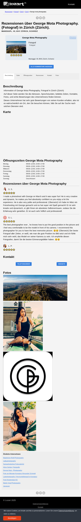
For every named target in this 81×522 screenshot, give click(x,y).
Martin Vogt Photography (11, 483)
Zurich (27, 11)
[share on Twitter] (40, 19)
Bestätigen (12, 518)
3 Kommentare (72, 38)
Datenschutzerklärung (40, 504)
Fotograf (16, 11)
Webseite (61, 264)
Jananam (6, 486)
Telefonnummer (23, 264)
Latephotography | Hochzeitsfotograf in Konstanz (20, 477)
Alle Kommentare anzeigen (41, 66)
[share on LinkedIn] (43, 19)
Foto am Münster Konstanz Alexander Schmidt (19, 473)
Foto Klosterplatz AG (10, 480)
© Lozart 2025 (9, 500)
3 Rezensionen (72, 36)
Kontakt (71, 4)
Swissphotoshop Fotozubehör (13, 464)
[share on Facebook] (37, 19)
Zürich (22, 11)
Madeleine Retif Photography (13, 458)
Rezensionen (8, 11)
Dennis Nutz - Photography (12, 470)
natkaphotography (9, 461)
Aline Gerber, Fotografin (11, 467)
